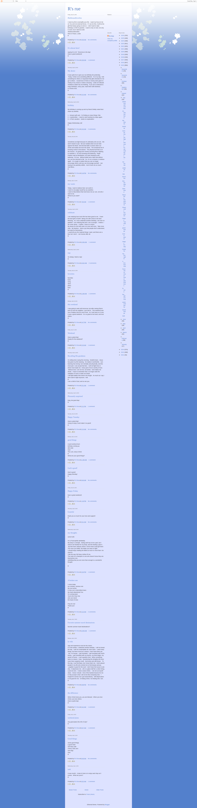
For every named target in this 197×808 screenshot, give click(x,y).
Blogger (107, 804)
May (124, 323)
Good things (72, 739)
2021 (123, 49)
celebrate (71, 213)
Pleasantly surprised (75, 396)
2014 (123, 349)
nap (69, 253)
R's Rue (111, 36)
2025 (123, 38)
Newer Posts (73, 790)
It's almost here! (74, 48)
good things (72, 440)
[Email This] (68, 42)
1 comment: (91, 60)
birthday (71, 105)
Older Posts (100, 790)
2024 (123, 41)
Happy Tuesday (73, 417)
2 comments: (92, 129)
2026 (123, 35)
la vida (70, 642)
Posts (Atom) (90, 794)
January (124, 344)
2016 (123, 62)
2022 (123, 46)
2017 (123, 60)
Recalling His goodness (76, 356)
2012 (123, 355)
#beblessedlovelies (75, 18)
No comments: (92, 40)
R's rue (74, 8)
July (124, 98)
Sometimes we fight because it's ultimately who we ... (124, 145)
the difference (73, 693)
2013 (123, 352)
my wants (71, 184)
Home (86, 790)
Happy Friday (73, 491)
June (124, 319)
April (124, 328)
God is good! (72, 468)
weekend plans (73, 718)
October (124, 81)
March (125, 332)
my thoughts (72, 533)
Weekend (71, 333)
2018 (123, 57)
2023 (123, 43)
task (69, 769)
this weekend (72, 304)
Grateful (71, 512)
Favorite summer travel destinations (81, 623)
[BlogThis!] (70, 42)
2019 (123, 54)
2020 (123, 51)
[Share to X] (71, 42)
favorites (71, 274)
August (124, 93)
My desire (71, 71)
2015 (123, 65)
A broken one (73, 580)
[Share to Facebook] (73, 42)
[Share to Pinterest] (74, 42)
